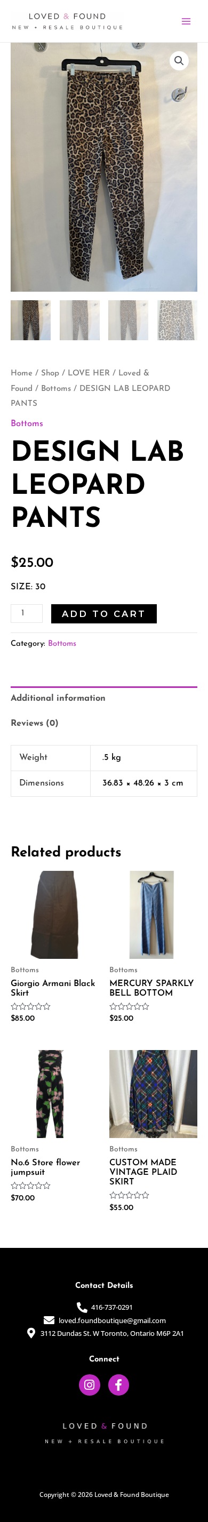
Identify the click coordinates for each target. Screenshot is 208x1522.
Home (22, 374)
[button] (179, 60)
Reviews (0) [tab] (35, 723)
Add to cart (104, 613)
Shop (50, 374)
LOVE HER (89, 374)
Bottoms (56, 389)
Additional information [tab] (58, 698)
